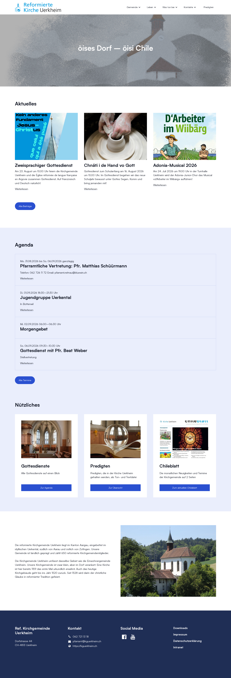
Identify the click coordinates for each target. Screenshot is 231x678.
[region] (115, 154)
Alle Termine (25, 380)
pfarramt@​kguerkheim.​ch (87, 641)
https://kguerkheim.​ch (85, 646)
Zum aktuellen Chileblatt (184, 487)
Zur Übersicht (115, 487)
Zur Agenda (46, 487)
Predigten (209, 7)
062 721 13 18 (81, 636)
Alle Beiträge (25, 206)
